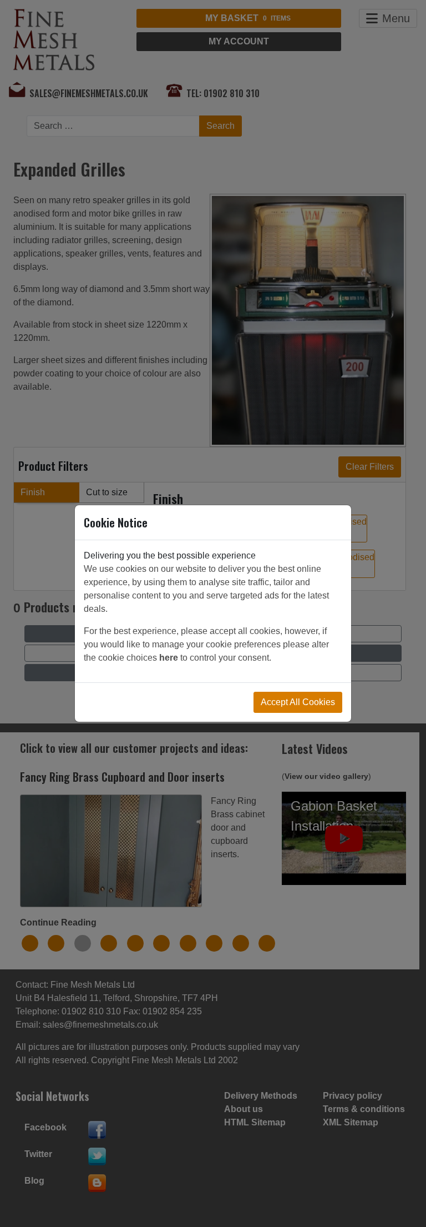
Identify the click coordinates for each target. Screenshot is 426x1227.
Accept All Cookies (298, 702)
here (168, 657)
